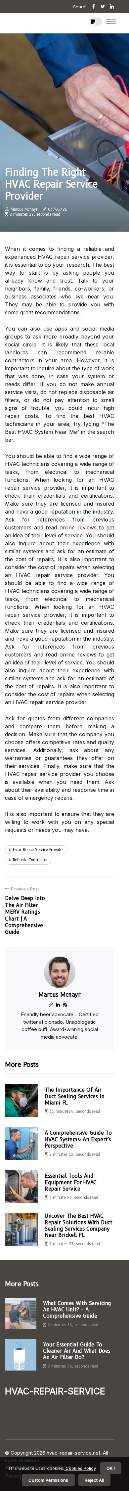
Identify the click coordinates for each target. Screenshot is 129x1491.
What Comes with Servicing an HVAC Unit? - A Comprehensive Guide (77, 1309)
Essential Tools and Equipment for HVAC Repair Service (71, 1182)
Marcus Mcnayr (24, 209)
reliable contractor (30, 859)
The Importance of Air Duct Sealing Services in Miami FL (74, 1096)
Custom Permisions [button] (48, 1480)
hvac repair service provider (38, 849)
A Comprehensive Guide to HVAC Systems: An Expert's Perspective (78, 1139)
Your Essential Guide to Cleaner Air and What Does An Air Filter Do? (76, 1350)
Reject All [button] (94, 1480)
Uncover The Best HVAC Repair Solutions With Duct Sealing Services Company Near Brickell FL (78, 1225)
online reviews (78, 527)
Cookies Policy (80, 1468)
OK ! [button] (111, 1468)
